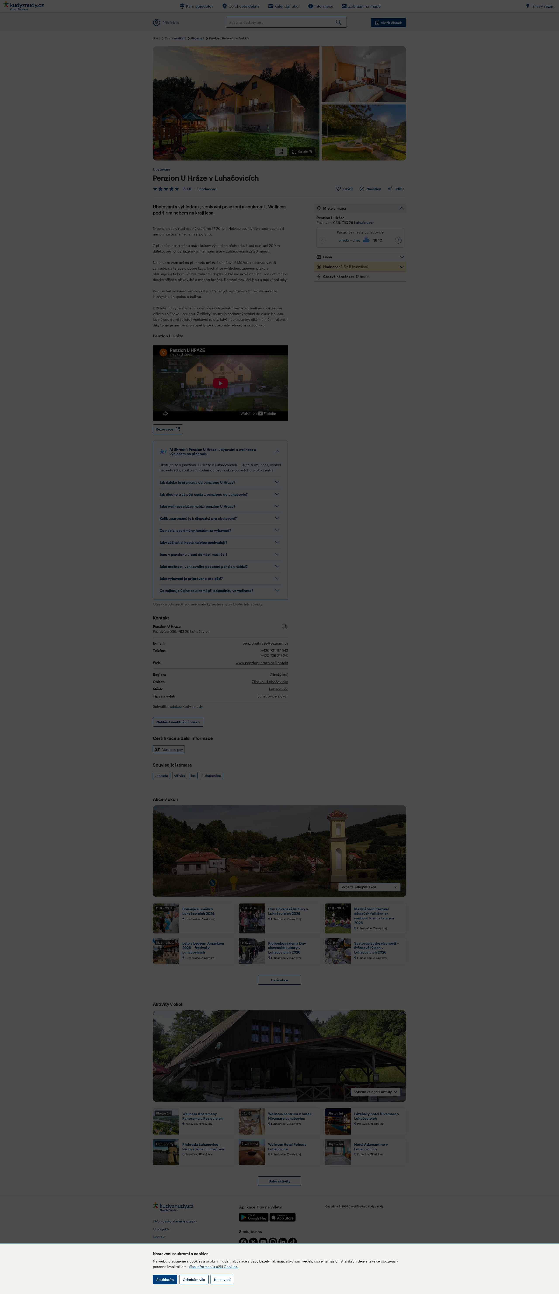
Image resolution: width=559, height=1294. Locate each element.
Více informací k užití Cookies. (213, 1266)
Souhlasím (165, 1279)
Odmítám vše (194, 1279)
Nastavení (222, 1279)
